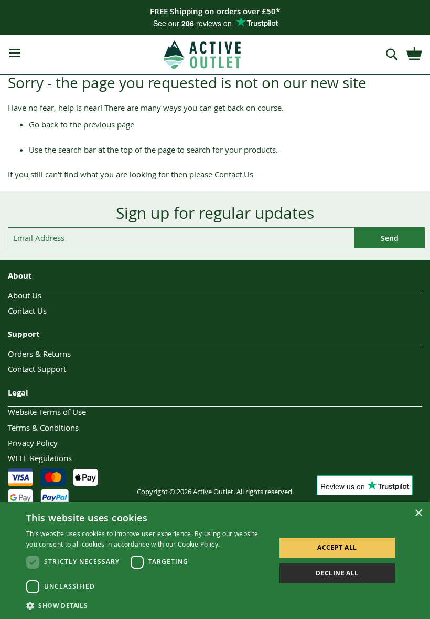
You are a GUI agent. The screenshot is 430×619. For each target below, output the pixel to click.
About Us (24, 295)
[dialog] (215, 560)
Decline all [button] (337, 573)
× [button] (418, 513)
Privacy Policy (33, 442)
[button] (147, 605)
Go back (43, 124)
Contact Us (233, 174)
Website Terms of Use (47, 412)
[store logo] (203, 54)
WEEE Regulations (40, 458)
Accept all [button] (337, 547)
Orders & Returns (39, 353)
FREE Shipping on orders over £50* (215, 11)
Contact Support (37, 369)
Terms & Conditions (43, 427)
